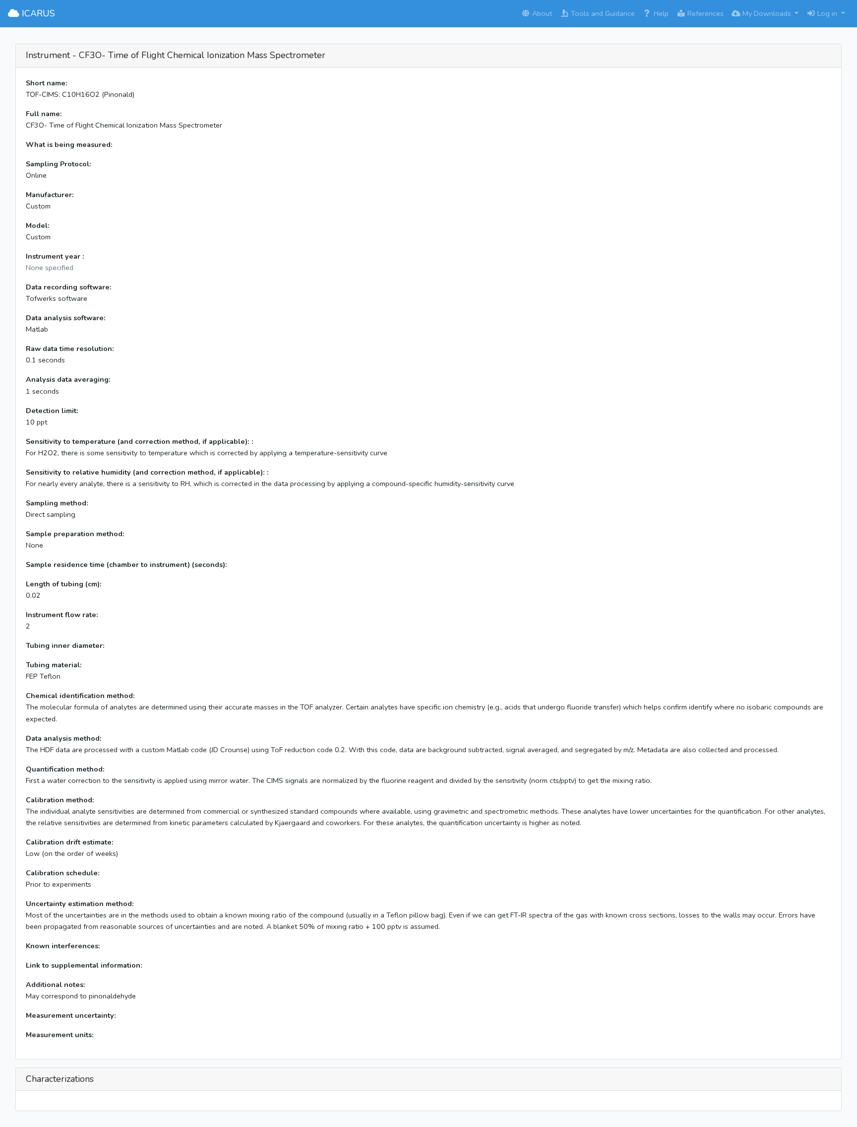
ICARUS (37, 13)
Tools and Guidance (602, 13)
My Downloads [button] (766, 13)
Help (660, 13)
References (704, 13)
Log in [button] (827, 13)
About (541, 13)
